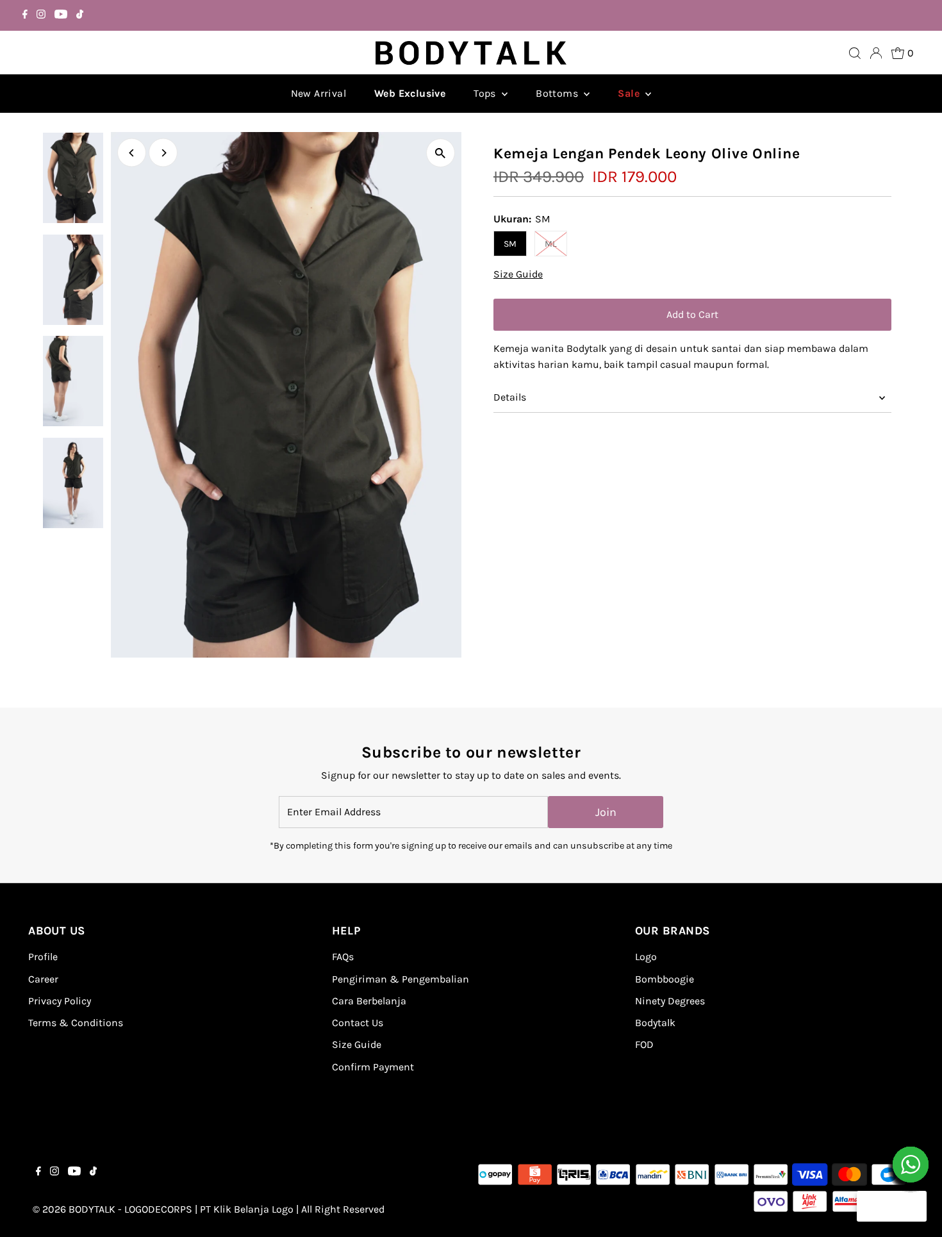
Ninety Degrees (670, 1001)
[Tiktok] (80, 15)
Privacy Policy (59, 1001)
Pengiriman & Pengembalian (400, 979)
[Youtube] (60, 15)
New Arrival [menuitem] (318, 93)
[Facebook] (25, 15)
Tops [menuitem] (486, 93)
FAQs (343, 957)
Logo (646, 957)
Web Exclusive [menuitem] (409, 93)
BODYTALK (92, 1209)
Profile (43, 957)
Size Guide (518, 274)
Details (509, 397)
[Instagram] (41, 15)
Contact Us (357, 1023)
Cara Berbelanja (369, 1001)
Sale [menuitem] (630, 93)
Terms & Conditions (75, 1023)
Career (43, 979)
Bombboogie (664, 979)
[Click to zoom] (440, 152)
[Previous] (131, 152)
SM (510, 243)
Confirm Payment (373, 1067)
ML (551, 243)
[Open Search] (855, 53)
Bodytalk (655, 1023)
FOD (644, 1044)
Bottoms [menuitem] (558, 93)
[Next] (163, 152)
